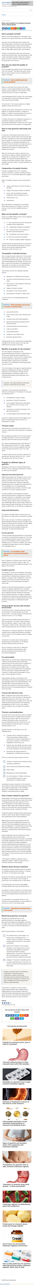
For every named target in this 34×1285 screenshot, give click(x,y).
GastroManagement (9, 2)
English (4, 15)
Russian (2, 1284)
